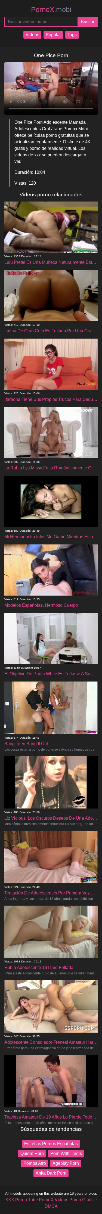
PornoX (51, 9)
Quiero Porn (32, 1153)
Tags (72, 34)
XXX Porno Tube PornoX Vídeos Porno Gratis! (50, 1199)
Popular (53, 34)
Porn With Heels (66, 1153)
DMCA (51, 1206)
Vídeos (32, 34)
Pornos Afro (34, 1163)
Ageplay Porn (65, 1163)
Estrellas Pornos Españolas (51, 1143)
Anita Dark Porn (51, 1173)
